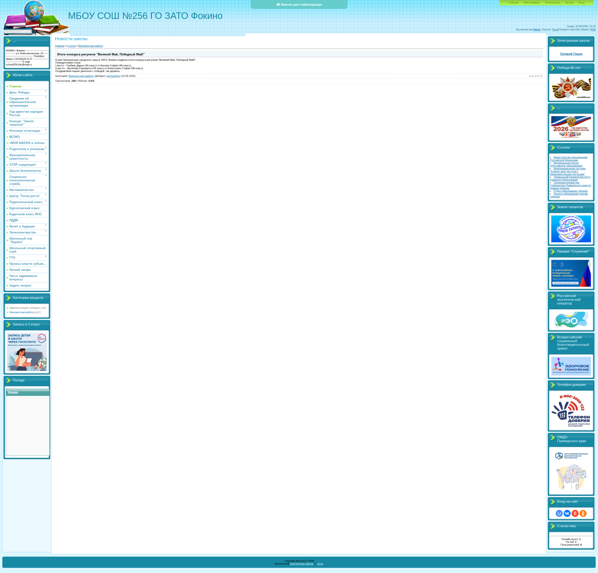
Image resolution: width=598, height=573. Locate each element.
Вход (581, 2)
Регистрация (552, 2)
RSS (593, 29)
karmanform (113, 76)
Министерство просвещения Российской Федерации (568, 158)
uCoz (320, 563)
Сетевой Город (571, 54)
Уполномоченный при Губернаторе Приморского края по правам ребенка (570, 185)
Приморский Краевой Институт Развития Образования (570, 178)
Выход (569, 2)
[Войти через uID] (559, 513)
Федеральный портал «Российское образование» (566, 164)
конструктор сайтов (301, 563)
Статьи (71, 45)
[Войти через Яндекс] (575, 513)
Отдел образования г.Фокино (571, 191)
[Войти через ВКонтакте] (567, 513)
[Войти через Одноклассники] (583, 513)
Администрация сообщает (25, 307)
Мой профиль (532, 2)
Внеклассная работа (22, 312)
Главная (513, 2)
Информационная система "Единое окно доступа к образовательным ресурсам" (568, 171)
